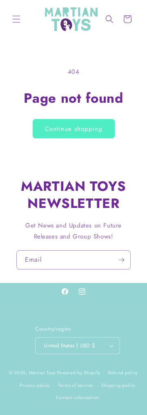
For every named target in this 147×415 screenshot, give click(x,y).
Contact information (77, 397)
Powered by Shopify (78, 372)
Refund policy (123, 372)
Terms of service (75, 385)
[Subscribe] (121, 259)
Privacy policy (35, 385)
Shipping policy (118, 385)
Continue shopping (73, 128)
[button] (16, 19)
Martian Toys (42, 372)
